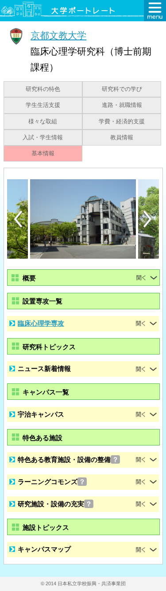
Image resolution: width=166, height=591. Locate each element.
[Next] (148, 219)
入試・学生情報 (43, 137)
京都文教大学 (58, 35)
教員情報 (121, 137)
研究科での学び (122, 89)
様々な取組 (42, 121)
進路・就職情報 (122, 105)
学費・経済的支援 (122, 121)
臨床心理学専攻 (41, 323)
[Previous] (18, 219)
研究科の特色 (43, 89)
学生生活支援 (43, 105)
